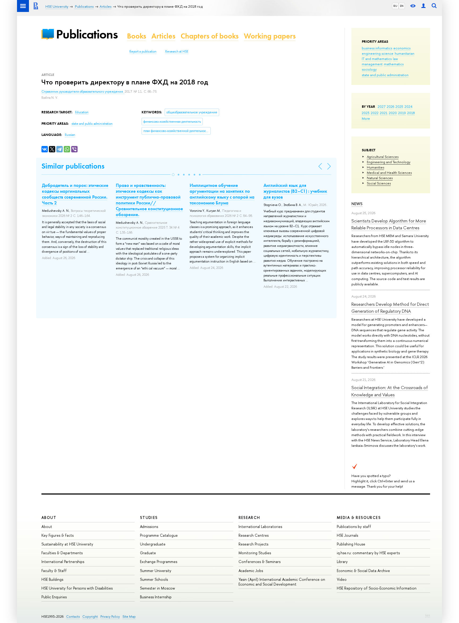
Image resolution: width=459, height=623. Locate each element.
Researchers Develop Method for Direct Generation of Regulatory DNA (390, 307)
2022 (375, 112)
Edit (427, 615)
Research (249, 517)
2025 (399, 106)
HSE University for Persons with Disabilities (77, 588)
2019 (402, 112)
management (372, 64)
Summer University (155, 570)
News (357, 204)
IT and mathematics (377, 58)
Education (81, 112)
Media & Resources (359, 517)
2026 (390, 106)
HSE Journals (347, 535)
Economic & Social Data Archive (363, 570)
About (48, 517)
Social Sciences (379, 183)
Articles (163, 36)
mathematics (393, 64)
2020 (393, 112)
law (395, 58)
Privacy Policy (110, 616)
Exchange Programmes (158, 561)
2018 (411, 112)
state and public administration (385, 74)
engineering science (377, 53)
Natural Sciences (380, 177)
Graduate (148, 552)
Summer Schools (154, 579)
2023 (365, 112)
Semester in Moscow (157, 588)
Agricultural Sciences (382, 156)
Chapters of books (210, 36)
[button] (173, 174)
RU (395, 6)
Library (342, 561)
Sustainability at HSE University (67, 544)
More (366, 118)
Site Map (129, 616)
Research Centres (254, 535)
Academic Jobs (251, 570)
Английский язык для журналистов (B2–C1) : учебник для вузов (295, 191)
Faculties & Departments (62, 552)
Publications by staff (354, 526)
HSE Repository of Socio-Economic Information (376, 588)
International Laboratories (260, 526)
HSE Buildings (52, 579)
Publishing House (351, 544)
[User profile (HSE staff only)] (423, 6)
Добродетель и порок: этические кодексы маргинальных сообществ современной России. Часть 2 (75, 194)
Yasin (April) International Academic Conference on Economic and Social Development (282, 582)
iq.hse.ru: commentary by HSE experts (368, 552)
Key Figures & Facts (57, 535)
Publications (87, 34)
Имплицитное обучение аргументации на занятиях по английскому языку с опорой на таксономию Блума (222, 194)
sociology (369, 69)
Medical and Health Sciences (389, 172)
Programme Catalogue (159, 535)
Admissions (149, 526)
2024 (409, 106)
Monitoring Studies (255, 552)
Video (342, 579)
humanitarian (404, 53)
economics (401, 48)
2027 (381, 106)
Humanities (375, 167)
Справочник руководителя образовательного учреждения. (83, 91)
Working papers (270, 36)
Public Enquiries (54, 596)
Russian (70, 135)
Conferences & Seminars (259, 561)
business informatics (377, 48)
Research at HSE (176, 51)
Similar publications (72, 166)
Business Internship (156, 596)
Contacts (73, 616)
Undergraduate (152, 544)
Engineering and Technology (388, 162)
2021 (384, 112)
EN (401, 6)
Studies (149, 517)
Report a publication (142, 51)
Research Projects (253, 544)
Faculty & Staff (54, 570)
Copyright (90, 616)
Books (136, 36)
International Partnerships (62, 561)
